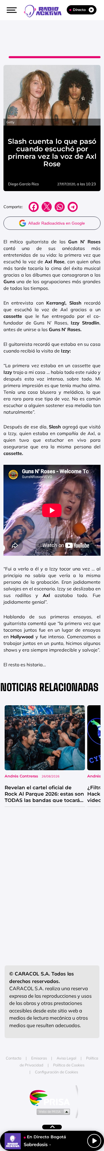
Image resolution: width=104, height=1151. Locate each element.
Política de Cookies (68, 1065)
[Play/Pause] (94, 1141)
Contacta (13, 1058)
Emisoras (39, 1058)
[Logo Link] (46, 10)
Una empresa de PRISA (52, 1097)
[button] (11, 10)
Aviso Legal (66, 1058)
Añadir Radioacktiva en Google (56, 223)
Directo (79, 10)
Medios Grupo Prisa (52, 1111)
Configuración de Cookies (56, 1072)
